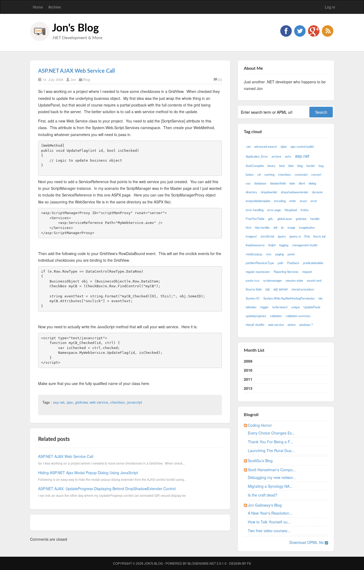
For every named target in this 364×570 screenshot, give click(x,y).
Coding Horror (260, 425)
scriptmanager (272, 280)
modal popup (254, 254)
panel (291, 254)
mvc (269, 254)
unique (295, 307)
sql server (280, 289)
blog (300, 165)
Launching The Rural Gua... (271, 450)
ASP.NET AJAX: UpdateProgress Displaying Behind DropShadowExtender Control (107, 488)
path (280, 263)
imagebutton (307, 227)
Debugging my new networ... (272, 477)
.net (248, 146)
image (291, 227)
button (250, 174)
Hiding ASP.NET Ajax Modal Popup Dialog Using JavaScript (88, 472)
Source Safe (254, 289)
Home (38, 7)
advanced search (265, 146)
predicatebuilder (313, 263)
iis (282, 227)
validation (276, 316)
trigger (264, 307)
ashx (288, 156)
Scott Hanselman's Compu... (272, 469)
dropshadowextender (294, 192)
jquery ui (295, 236)
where (292, 324)
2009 (248, 361)
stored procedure (303, 289)
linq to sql (319, 236)
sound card (314, 280)
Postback (293, 263)
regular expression (258, 271)
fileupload (291, 210)
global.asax (284, 218)
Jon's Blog (75, 28)
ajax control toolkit (302, 146)
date (292, 183)
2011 (248, 379)
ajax (70, 402)
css (248, 183)
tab (320, 298)
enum (303, 201)
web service (99, 402)
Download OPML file (307, 542)
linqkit (272, 245)
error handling (255, 210)
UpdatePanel (312, 307)
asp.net (58, 402)
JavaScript (267, 236)
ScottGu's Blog (260, 460)
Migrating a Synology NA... (270, 486)
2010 (248, 370)
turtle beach (280, 307)
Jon (73, 79)
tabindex (251, 307)
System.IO (253, 298)
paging (279, 254)
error (314, 201)
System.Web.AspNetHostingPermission (289, 298)
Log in (330, 7)
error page (274, 210)
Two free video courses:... (269, 530)
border (310, 165)
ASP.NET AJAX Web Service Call (76, 71)
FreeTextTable (255, 218)
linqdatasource (255, 245)
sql (267, 289)
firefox (305, 210)
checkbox (117, 402)
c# (259, 174)
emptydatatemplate (258, 201)
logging (283, 245)
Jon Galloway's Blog (265, 505)
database (260, 183)
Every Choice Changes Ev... (271, 433)
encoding (280, 201)
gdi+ (271, 218)
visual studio (255, 324)
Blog (86, 79)
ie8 (275, 227)
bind (282, 165)
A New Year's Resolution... (270, 513)
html (248, 227)
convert (316, 174)
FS (249, 563)
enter (292, 201)
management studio (304, 245)
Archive (54, 7)
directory (251, 192)
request (307, 271)
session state (294, 280)
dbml (302, 183)
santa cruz (253, 280)
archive (276, 156)
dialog (312, 183)
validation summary (298, 316)
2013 (248, 388)
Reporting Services (286, 271)
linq (307, 236)
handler (315, 218)
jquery (282, 236)
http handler (262, 227)
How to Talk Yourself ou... (269, 521)
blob (291, 165)
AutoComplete (255, 165)
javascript (134, 402)
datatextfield (278, 183)
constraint (301, 174)
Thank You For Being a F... (270, 441)
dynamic (317, 192)
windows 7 (306, 324)
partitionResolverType (260, 263)
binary (272, 165)
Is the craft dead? (262, 495)
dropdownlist (269, 192)
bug (321, 165)
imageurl (251, 236)
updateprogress (256, 316)
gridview (81, 402)
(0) (220, 79)
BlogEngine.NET (202, 563)
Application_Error (257, 156)
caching (269, 174)
